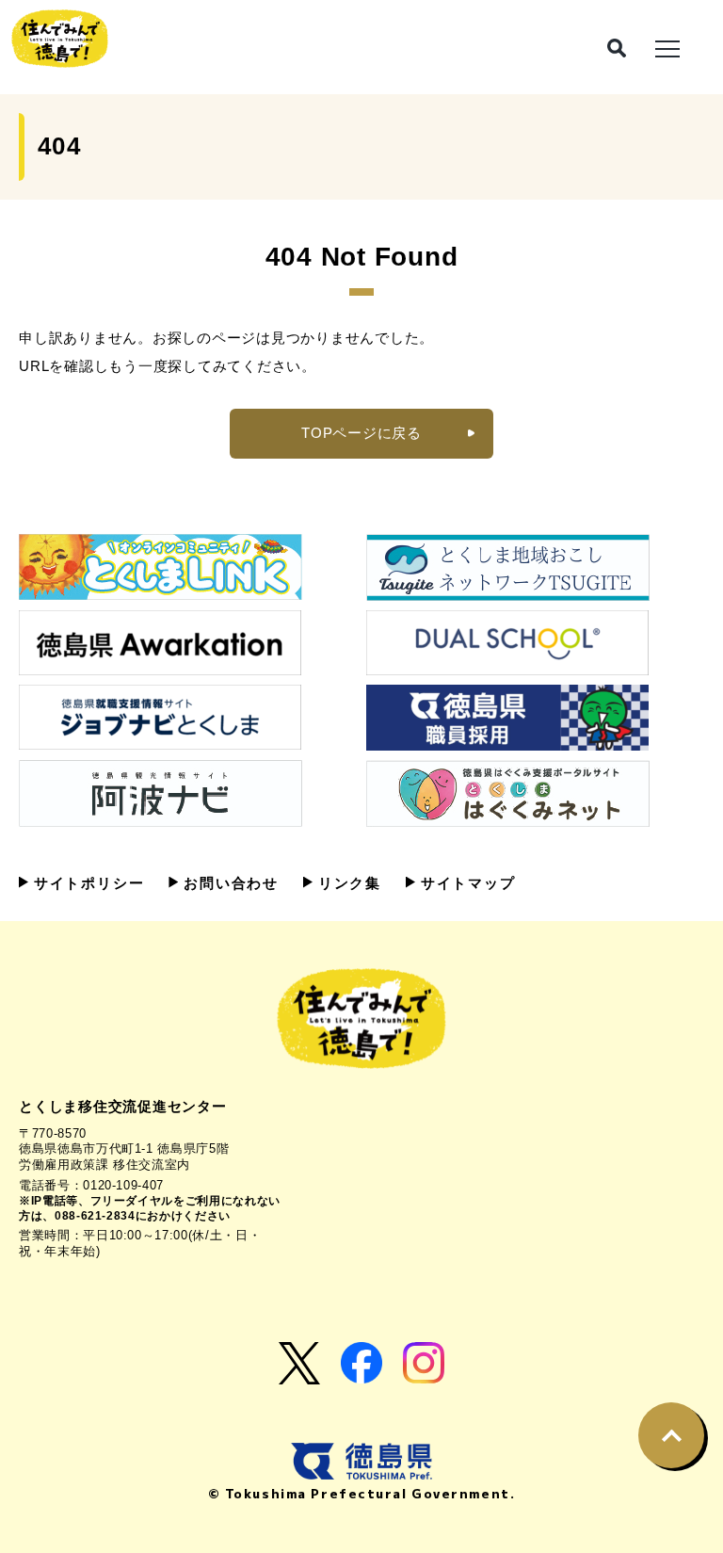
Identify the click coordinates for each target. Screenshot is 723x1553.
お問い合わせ (228, 883)
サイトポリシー (86, 883)
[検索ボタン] (616, 48)
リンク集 (347, 883)
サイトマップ (465, 883)
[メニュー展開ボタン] (667, 47)
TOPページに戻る (361, 433)
